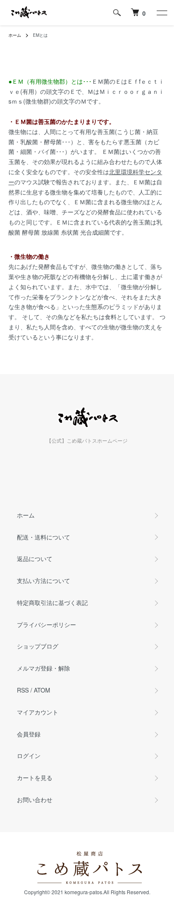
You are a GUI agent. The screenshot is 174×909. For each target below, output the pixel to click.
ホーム (14, 35)
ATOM (42, 690)
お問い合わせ (34, 799)
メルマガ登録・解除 (43, 668)
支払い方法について (43, 580)
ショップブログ (37, 646)
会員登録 (29, 734)
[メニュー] (161, 12)
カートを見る (34, 777)
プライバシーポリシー (46, 624)
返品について (34, 558)
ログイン (29, 755)
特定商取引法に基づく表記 (52, 602)
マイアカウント (37, 712)
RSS (23, 690)
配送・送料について (43, 537)
